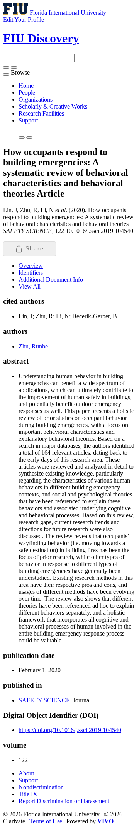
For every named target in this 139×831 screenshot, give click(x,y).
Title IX (28, 794)
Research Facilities (41, 113)
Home (26, 85)
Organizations (36, 99)
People (27, 92)
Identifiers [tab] (31, 272)
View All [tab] (30, 286)
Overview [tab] (31, 265)
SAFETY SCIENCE (44, 700)
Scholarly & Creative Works (53, 106)
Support (28, 120)
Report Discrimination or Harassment (64, 801)
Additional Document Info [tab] (51, 279)
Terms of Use (46, 821)
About (26, 773)
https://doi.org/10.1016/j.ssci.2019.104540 (70, 730)
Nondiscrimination (41, 787)
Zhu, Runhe (33, 346)
